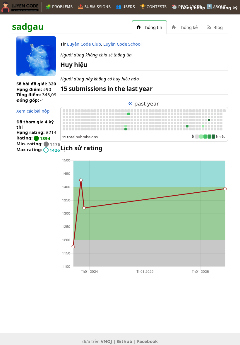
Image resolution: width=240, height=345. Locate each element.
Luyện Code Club (84, 44)
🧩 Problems (59, 6)
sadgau (28, 26)
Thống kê (188, 27)
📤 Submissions (94, 6)
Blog (217, 27)
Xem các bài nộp (32, 111)
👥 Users (125, 6)
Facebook (147, 341)
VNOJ (106, 341)
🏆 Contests (153, 6)
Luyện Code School (122, 44)
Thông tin (152, 27)
